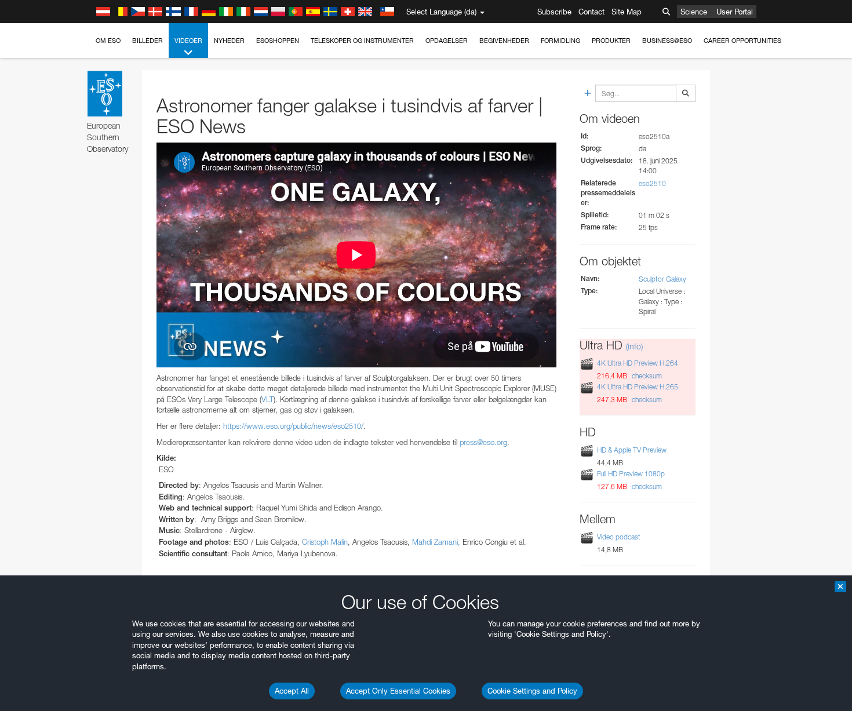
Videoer (188, 41)
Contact (591, 11)
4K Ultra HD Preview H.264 (637, 363)
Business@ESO (667, 41)
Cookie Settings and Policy (532, 690)
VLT (267, 399)
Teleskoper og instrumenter (362, 41)
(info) (634, 346)
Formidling (560, 41)
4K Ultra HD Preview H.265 (637, 386)
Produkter (611, 41)
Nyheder (229, 41)
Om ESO (108, 41)
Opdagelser (446, 41)
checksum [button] (646, 375)
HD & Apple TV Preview (632, 450)
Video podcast (618, 537)
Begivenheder (504, 41)
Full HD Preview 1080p (631, 473)
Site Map (626, 11)
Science (693, 11)
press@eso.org (483, 442)
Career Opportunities (742, 41)
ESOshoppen (277, 41)
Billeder (147, 41)
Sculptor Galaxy (662, 279)
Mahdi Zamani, (436, 541)
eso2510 (652, 183)
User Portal (734, 11)
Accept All (292, 690)
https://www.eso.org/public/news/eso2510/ (293, 426)
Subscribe (554, 11)
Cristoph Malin (325, 541)
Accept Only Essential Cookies (398, 690)
